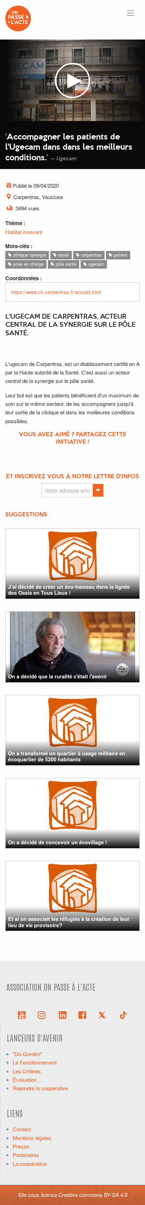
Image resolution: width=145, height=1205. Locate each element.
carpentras (91, 254)
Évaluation (25, 1079)
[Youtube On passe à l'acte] (22, 1014)
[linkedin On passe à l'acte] (62, 1014)
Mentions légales (32, 1137)
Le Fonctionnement (35, 1062)
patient (119, 254)
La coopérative (29, 1163)
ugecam (95, 263)
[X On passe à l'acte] (103, 1014)
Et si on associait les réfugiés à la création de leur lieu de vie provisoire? (69, 921)
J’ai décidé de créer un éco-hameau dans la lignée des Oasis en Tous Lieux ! (69, 589)
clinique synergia (29, 254)
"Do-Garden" (27, 1053)
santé (63, 254)
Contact (22, 1129)
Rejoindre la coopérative (40, 1088)
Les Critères (27, 1071)
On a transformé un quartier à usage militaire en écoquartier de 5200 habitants (66, 756)
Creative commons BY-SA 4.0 (92, 1194)
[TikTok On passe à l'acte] (123, 1014)
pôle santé (65, 263)
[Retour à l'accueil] (18, 17)
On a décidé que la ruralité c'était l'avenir (57, 676)
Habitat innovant (23, 231)
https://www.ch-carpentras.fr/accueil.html (56, 291)
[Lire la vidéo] (72, 80)
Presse (21, 1146)
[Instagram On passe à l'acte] (42, 1014)
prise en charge (28, 263)
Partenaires (26, 1154)
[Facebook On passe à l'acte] (82, 1014)
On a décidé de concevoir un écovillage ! (57, 842)
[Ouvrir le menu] (130, 13)
